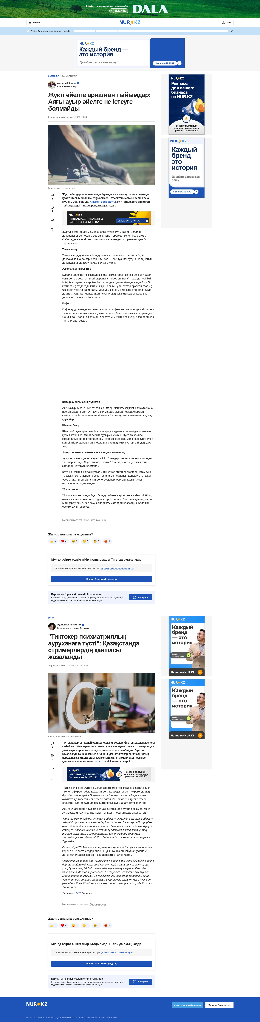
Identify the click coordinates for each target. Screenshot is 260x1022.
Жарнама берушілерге (219, 1005)
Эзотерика (53, 76)
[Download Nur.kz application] (130, 9)
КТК (97, 761)
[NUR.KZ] (130, 22)
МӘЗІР (36, 22)
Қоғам (51, 618)
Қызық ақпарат (69, 76)
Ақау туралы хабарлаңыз (187, 1005)
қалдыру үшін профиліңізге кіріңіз (117, 568)
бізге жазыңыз (98, 520)
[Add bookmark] (52, 229)
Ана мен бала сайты (103, 201)
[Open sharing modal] (52, 219)
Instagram (143, 597)
